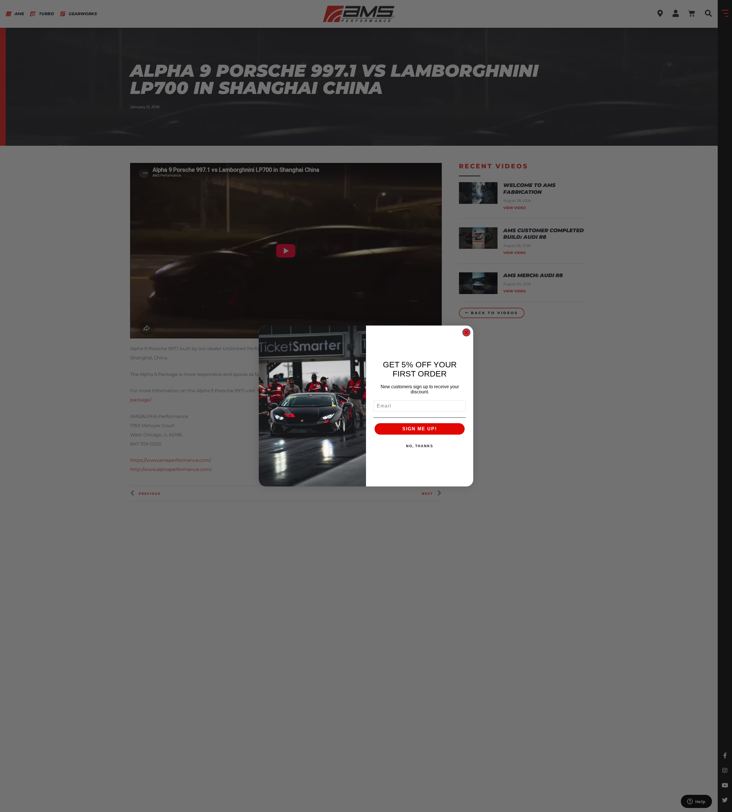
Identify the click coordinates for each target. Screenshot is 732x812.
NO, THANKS (419, 446)
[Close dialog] (466, 332)
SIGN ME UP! (419, 428)
